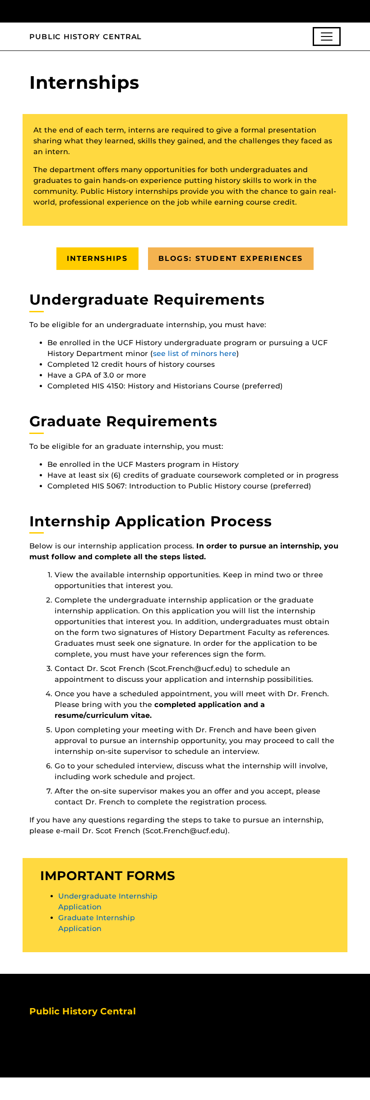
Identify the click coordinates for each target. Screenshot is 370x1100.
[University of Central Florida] (89, 11)
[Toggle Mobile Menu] (338, 10)
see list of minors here (194, 353)
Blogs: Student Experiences (231, 258)
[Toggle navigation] (327, 36)
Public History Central (85, 36)
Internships (97, 258)
